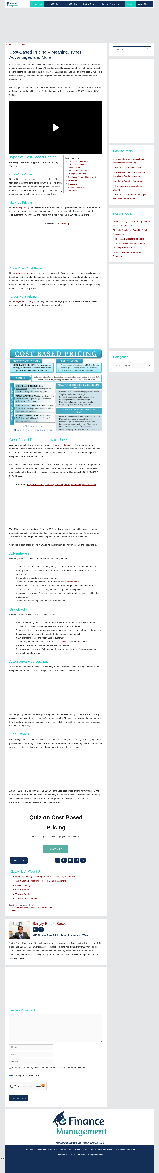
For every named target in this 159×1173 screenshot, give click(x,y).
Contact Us (40, 1150)
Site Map (52, 1150)
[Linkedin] (64, 860)
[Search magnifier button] (148, 49)
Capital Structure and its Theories (128, 167)
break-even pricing (24, 273)
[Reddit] (77, 860)
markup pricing (22, 207)
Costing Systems (89, 4)
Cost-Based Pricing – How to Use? (82, 177)
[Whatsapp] (83, 860)
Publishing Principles (125, 1150)
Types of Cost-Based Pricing (79, 161)
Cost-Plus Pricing (77, 164)
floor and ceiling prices (63, 445)
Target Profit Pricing (78, 174)
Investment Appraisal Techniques (128, 181)
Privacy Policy (80, 1150)
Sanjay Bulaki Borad (49, 923)
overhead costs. (72, 582)
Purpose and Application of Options (129, 239)
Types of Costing (70, 4)
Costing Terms (37, 4)
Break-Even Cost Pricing (79, 170)
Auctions (15, 910)
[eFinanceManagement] (12, 4)
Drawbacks (72, 184)
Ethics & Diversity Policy (101, 1150)
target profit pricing (24, 301)
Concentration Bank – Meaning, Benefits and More (32, 908)
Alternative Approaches (76, 187)
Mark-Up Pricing (76, 167)
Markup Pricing (62, 224)
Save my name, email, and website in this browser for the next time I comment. (49, 1067)
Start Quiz (56, 849)
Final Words (72, 191)
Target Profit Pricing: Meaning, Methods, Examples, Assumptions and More (61, 484)
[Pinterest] (70, 860)
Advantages (72, 180)
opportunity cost (63, 641)
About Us (28, 1150)
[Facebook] (58, 860)
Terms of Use (65, 1150)
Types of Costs (52, 4)
